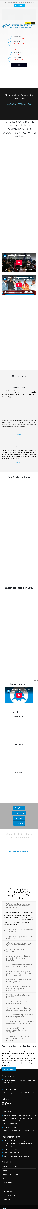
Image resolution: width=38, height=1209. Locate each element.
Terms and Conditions (9, 1197)
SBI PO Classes (7, 1193)
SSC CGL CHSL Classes (9, 1185)
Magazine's (19, 5)
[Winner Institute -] (19, 20)
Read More (19, 406)
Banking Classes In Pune (10, 1169)
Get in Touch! (8, 1071)
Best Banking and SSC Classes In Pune (19, 104)
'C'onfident (19, 821)
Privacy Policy (7, 1201)
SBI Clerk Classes (8, 1189)
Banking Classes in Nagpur (10, 1177)
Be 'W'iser (19, 810)
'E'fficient (19, 826)
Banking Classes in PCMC (10, 1173)
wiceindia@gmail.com (14, 1092)
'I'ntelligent (19, 815)
